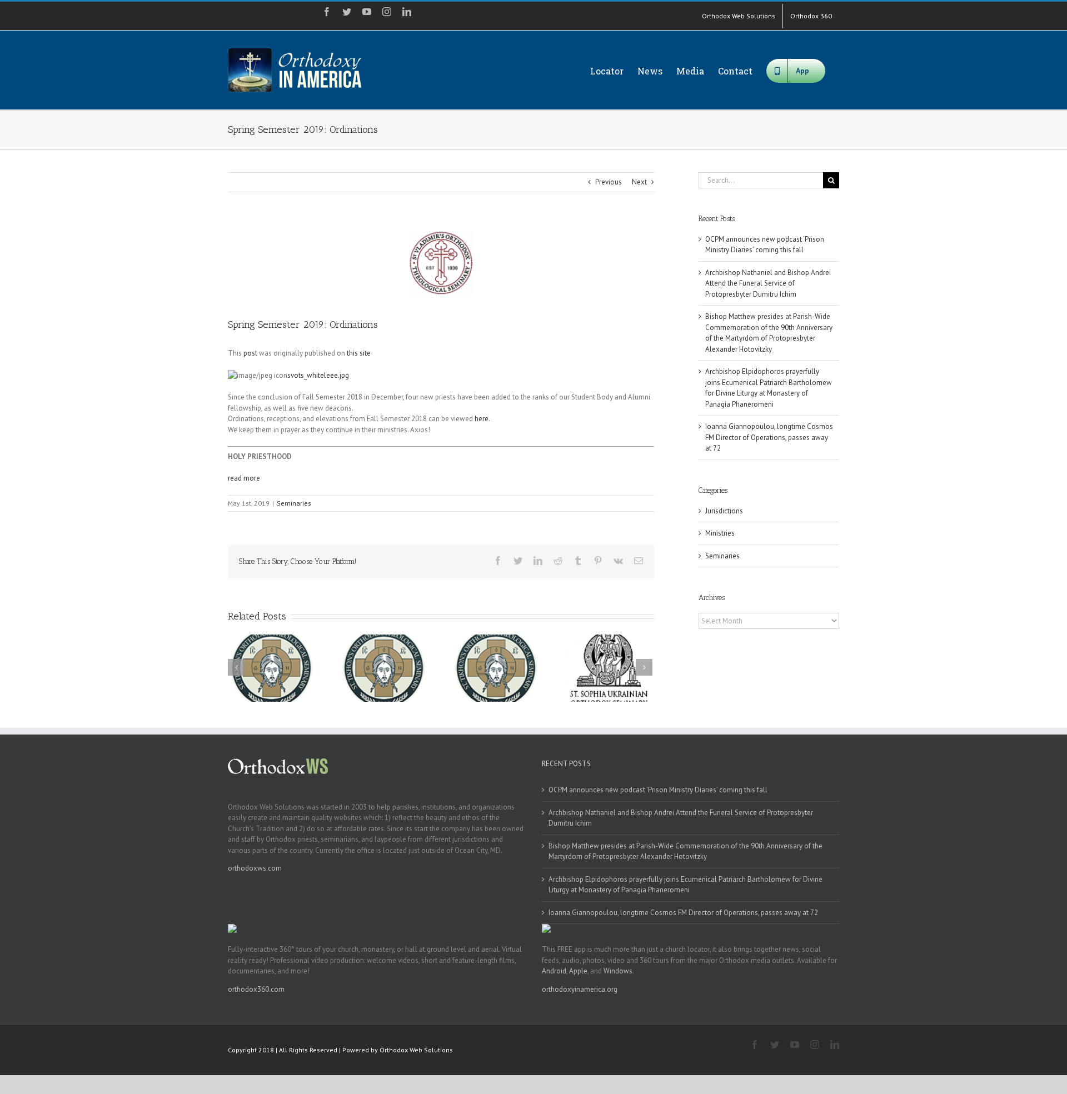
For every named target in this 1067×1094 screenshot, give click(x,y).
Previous (608, 182)
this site (359, 353)
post (250, 353)
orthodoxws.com (255, 868)
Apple (578, 971)
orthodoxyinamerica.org (579, 989)
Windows (618, 971)
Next (639, 182)
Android (554, 971)
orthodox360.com (256, 989)
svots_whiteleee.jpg (318, 375)
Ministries (720, 533)
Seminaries (294, 503)
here (481, 418)
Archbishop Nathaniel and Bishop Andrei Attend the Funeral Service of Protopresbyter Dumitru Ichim (768, 283)
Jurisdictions (724, 511)
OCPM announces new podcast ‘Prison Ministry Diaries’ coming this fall (658, 790)
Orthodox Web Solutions (416, 1050)
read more (244, 478)
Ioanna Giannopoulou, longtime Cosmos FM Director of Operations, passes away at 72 (769, 437)
